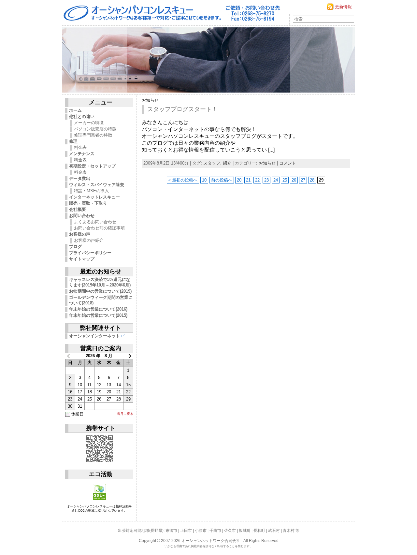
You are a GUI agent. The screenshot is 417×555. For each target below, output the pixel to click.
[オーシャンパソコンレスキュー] (208, 60)
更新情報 (343, 6)
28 (312, 180)
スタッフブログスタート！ (182, 109)
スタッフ (211, 163)
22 (257, 180)
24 (275, 180)
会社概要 (77, 209)
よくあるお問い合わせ (95, 221)
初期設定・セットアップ (92, 166)
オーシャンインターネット (94, 335)
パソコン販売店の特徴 (95, 128)
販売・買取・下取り (88, 203)
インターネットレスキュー (94, 197)
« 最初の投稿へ (182, 180)
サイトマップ (81, 258)
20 (239, 180)
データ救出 (79, 178)
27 (303, 180)
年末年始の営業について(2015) (98, 315)
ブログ (75, 246)
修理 (73, 141)
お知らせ (150, 100)
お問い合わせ (81, 215)
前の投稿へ (221, 180)
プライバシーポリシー (90, 252)
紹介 (227, 163)
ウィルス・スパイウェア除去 (96, 184)
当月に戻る (125, 414)
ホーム (75, 110)
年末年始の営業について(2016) (98, 309)
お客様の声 (79, 234)
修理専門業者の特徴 (93, 135)
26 (294, 180)
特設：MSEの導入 (91, 190)
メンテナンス (81, 153)
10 (204, 180)
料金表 (80, 147)
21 (248, 180)
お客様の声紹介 (89, 240)
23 (266, 180)
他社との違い (81, 116)
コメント (287, 163)
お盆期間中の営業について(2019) (100, 291)
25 (284, 180)
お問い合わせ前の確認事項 (99, 228)
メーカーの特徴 (89, 122)
